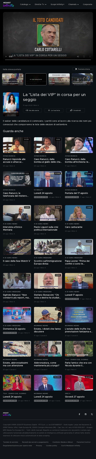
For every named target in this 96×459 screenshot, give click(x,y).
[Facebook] (79, 414)
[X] (92, 414)
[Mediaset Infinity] (8, 4)
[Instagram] (85, 414)
